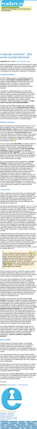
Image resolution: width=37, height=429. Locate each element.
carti (14, 412)
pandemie (5, 423)
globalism (9, 416)
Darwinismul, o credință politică (18, 385)
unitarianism (4, 420)
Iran (22, 428)
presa (3, 425)
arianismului (30, 206)
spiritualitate (15, 428)
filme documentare (23, 426)
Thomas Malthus (12, 418)
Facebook (4, 421)
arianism (3, 413)
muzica (28, 428)
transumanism (10, 426)
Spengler (30, 423)
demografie (13, 421)
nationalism (32, 425)
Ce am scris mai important (10, 7)
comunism (10, 425)
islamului (30, 219)
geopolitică (5, 428)
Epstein (21, 421)
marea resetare (21, 425)
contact (34, 428)
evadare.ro (12, 3)
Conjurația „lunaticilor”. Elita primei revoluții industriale (16, 56)
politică (34, 426)
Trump (34, 421)
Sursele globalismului (22, 61)
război (28, 421)
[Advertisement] (18, 31)
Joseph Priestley (6, 417)
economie (13, 423)
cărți (2, 426)
